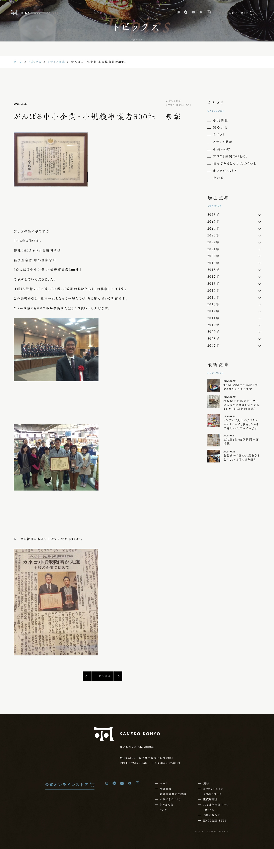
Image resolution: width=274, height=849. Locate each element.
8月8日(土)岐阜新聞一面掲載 (241, 441)
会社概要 (166, 788)
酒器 (206, 783)
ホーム (18, 62)
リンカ (163, 810)
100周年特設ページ (216, 804)
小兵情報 (220, 120)
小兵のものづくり (170, 799)
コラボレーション (213, 788)
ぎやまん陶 (167, 804)
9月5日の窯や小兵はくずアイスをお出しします (240, 387)
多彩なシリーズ (212, 794)
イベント (219, 134)
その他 (218, 178)
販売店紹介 (210, 799)
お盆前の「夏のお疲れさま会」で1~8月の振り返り (241, 457)
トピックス (35, 62)
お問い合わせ (211, 815)
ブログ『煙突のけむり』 (179, 105)
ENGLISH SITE (215, 820)
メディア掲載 (56, 62)
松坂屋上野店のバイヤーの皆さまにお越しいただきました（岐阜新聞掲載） (241, 405)
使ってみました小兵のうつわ (235, 163)
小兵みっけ (222, 149)
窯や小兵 (220, 127)
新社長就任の (173, 794)
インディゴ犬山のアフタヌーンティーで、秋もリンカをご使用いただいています (241, 424)
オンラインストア (225, 170)
